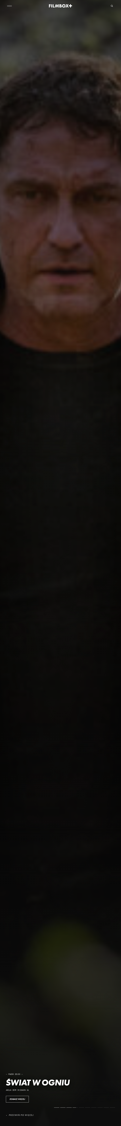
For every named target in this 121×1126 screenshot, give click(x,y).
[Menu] (9, 6)
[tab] (56, 1107)
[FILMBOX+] (60, 6)
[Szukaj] (112, 6)
